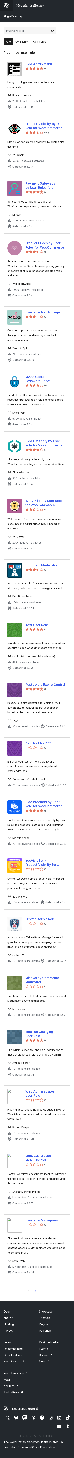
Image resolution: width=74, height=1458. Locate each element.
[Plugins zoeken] (52, 30)
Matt (9, 1379)
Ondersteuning (13, 1349)
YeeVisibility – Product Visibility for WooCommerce (40, 863)
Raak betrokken (49, 1342)
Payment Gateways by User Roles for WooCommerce (40, 185)
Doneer (45, 1355)
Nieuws (8, 1318)
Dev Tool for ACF (38, 743)
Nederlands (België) (25, 1408)
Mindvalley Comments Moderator (42, 980)
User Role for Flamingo (42, 312)
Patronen (45, 1330)
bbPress (11, 1386)
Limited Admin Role (40, 919)
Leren (7, 1342)
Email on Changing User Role (39, 1034)
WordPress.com (16, 1373)
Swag (44, 1361)
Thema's (44, 1318)
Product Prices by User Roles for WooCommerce (44, 245)
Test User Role (36, 625)
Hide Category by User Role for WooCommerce (43, 443)
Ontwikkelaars (13, 1355)
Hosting (9, 1324)
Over (7, 1311)
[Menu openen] (68, 5)
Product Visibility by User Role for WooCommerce (44, 126)
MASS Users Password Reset (37, 379)
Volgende (43, 1291)
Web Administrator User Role (39, 1093)
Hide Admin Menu (38, 64)
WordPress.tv (14, 1361)
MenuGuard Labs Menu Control (38, 1158)
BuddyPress (13, 1392)
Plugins (43, 1324)
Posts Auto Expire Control (45, 684)
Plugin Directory (13, 16)
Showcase (46, 1311)
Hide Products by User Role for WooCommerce (43, 804)
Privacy (8, 1330)
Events (43, 1349)
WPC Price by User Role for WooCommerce (43, 503)
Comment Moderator (41, 565)
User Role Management (43, 1220)
